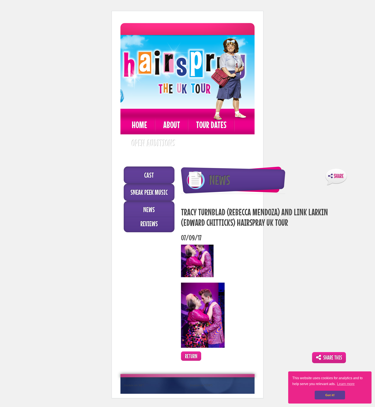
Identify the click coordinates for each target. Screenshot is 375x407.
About (171, 124)
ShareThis (336, 177)
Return (191, 356)
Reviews (149, 223)
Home (139, 124)
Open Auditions (154, 143)
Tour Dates (211, 124)
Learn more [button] (346, 384)
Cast (149, 175)
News (149, 209)
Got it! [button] (330, 395)
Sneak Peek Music (149, 192)
